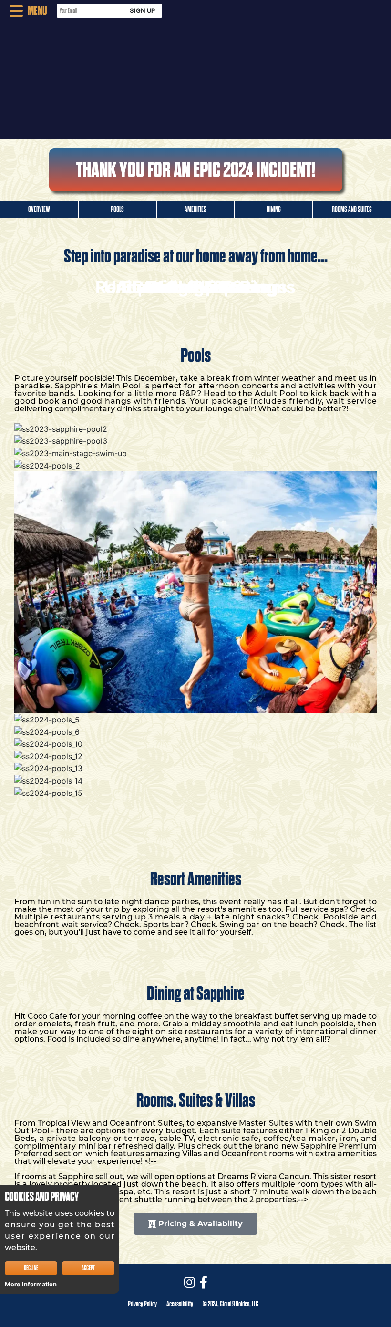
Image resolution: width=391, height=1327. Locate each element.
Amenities (195, 209)
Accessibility (179, 1304)
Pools (117, 209)
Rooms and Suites (352, 209)
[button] (23, 10)
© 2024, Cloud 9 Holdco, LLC (230, 1304)
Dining (274, 209)
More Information (31, 1284)
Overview (39, 209)
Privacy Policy (142, 1304)
